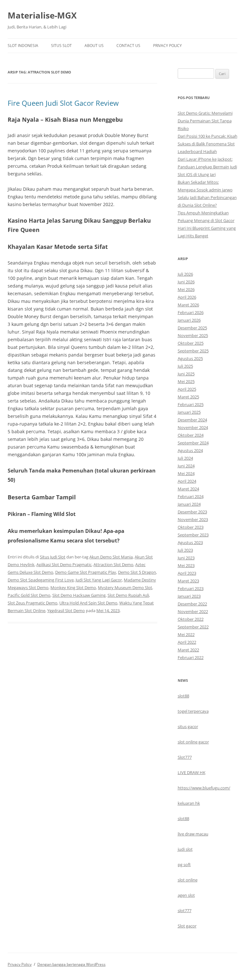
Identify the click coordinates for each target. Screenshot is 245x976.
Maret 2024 (188, 489)
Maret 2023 (188, 581)
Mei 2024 (186, 473)
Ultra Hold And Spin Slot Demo (88, 603)
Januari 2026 (189, 320)
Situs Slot (61, 45)
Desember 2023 (192, 512)
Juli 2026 (185, 274)
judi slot (185, 849)
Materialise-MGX (42, 15)
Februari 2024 (191, 496)
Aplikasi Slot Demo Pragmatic (64, 564)
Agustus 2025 (190, 358)
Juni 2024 (186, 466)
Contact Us (128, 45)
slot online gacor (193, 742)
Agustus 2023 (190, 542)
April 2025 (187, 389)
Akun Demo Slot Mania (111, 557)
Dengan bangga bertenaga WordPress (71, 964)
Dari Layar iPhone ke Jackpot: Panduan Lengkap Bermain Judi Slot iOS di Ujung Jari (207, 166)
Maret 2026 (188, 305)
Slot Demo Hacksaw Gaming (79, 595)
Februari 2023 (191, 588)
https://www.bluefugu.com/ (204, 788)
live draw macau (193, 834)
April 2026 (187, 297)
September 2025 (193, 351)
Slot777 (185, 757)
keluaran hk (189, 803)
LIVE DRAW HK (191, 772)
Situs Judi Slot (52, 557)
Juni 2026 (186, 282)
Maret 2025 (188, 397)
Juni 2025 (186, 374)
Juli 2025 (185, 366)
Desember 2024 (192, 420)
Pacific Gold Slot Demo (29, 595)
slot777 (184, 910)
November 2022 (193, 611)
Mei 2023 (186, 565)
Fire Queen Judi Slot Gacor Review (63, 103)
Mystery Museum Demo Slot (125, 587)
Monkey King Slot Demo (73, 587)
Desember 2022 (192, 604)
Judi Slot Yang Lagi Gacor (99, 580)
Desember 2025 (192, 328)
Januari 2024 (189, 504)
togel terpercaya (193, 711)
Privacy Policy (167, 45)
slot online (187, 880)
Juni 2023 (186, 558)
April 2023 (187, 573)
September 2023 (193, 535)
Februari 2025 (191, 404)
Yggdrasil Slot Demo (66, 610)
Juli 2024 (185, 458)
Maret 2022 (188, 650)
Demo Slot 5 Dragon (137, 572)
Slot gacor (187, 926)
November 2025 (193, 335)
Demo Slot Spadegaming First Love (41, 580)
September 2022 (193, 627)
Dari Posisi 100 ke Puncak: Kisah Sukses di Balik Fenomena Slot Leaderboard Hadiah (207, 143)
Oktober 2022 (191, 619)
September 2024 (193, 443)
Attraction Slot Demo (113, 564)
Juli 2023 (185, 550)
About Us (94, 45)
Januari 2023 (189, 596)
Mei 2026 (186, 289)
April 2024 (187, 481)
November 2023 (193, 519)
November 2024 (193, 427)
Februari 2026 (191, 312)
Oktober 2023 (191, 527)
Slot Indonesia (23, 45)
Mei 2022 (186, 634)
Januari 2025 (189, 412)
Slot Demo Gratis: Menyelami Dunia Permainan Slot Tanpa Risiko (205, 120)
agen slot (186, 895)
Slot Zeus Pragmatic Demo (32, 603)
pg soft (184, 864)
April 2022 (187, 642)
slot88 (183, 696)
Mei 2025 (186, 381)
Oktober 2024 (191, 435)
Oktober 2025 (191, 343)
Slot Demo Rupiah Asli (128, 595)
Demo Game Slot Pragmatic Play (85, 572)
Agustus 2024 (190, 450)
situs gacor (188, 726)
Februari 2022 (191, 657)
